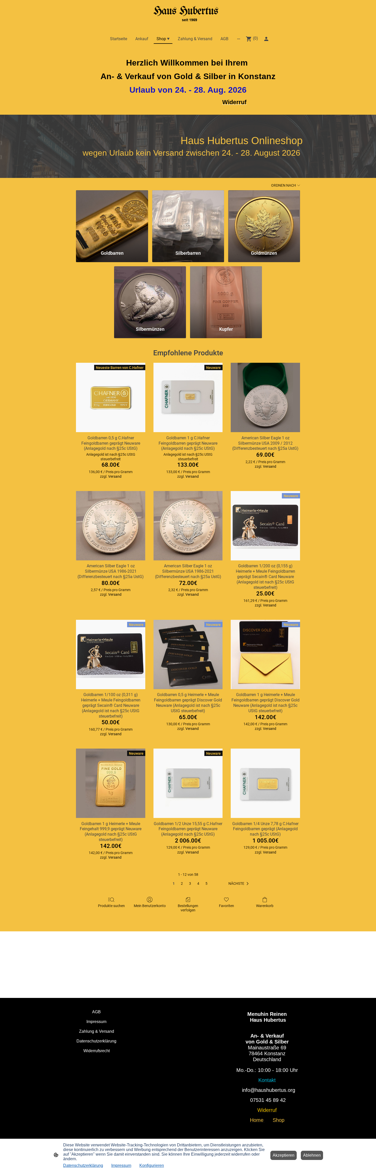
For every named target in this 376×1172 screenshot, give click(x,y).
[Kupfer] (226, 294)
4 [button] (198, 883)
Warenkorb (264, 906)
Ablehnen (312, 1155)
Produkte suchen (111, 906)
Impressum (121, 1165)
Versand (114, 476)
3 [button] (190, 883)
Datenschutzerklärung (83, 1165)
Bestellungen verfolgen (188, 908)
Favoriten (226, 906)
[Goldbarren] (112, 218)
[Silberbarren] (188, 218)
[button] (239, 883)
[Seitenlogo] (187, 14)
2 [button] (182, 883)
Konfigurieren (151, 1165)
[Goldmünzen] (264, 218)
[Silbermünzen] (150, 294)
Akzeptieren (283, 1155)
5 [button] (206, 883)
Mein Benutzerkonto (150, 906)
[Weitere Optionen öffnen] (239, 39)
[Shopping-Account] (266, 39)
